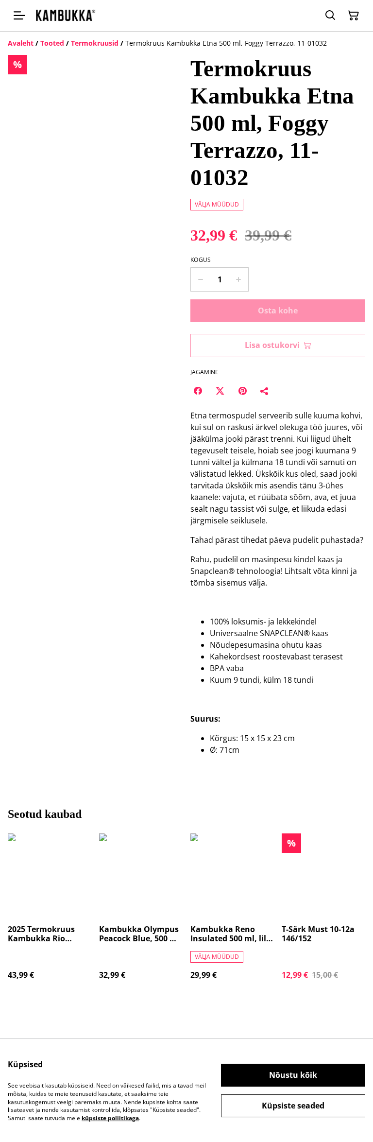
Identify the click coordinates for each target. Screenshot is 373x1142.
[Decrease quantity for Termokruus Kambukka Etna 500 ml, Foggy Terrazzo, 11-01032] (200, 279)
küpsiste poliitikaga (110, 1118)
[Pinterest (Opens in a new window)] (242, 390)
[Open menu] (19, 15)
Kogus (200, 260)
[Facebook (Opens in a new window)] (197, 390)
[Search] (330, 15)
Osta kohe (278, 310)
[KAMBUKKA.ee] (65, 15)
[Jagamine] (264, 390)
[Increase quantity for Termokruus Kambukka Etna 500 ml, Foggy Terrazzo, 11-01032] (239, 279)
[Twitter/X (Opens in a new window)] (220, 390)
